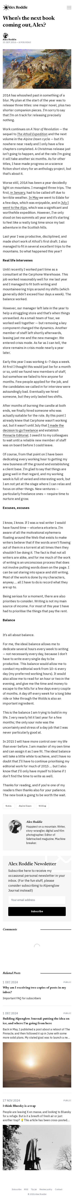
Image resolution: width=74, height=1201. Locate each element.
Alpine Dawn (25, 806)
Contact (58, 1189)
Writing (42, 806)
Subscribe (37, 911)
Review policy (46, 1189)
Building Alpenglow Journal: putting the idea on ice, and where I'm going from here (36, 1021)
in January (17, 192)
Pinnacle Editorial (15, 435)
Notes (9, 806)
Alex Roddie (10, 39)
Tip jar (34, 1189)
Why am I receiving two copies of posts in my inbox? (34, 990)
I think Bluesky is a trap (19, 1106)
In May (33, 197)
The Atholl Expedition (32, 134)
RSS (26, 1189)
